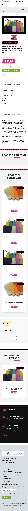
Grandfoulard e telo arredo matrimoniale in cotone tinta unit (14, 239)
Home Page (5, 8)
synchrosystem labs (20, 505)
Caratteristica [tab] (20, 114)
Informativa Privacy (7, 478)
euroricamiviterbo (22, 503)
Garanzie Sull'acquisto (7, 469)
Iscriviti (6, 497)
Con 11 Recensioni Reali (9, 323)
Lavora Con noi (6, 480)
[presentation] (13, 338)
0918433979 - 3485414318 (9, 458)
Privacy (20, 492)
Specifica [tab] (13, 114)
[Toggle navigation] (2, 5)
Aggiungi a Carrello (11, 70)
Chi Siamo (5, 468)
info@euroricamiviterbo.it (9, 462)
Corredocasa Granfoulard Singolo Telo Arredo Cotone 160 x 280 (14, 271)
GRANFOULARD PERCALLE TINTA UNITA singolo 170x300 (14, 207)
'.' (3, 366)
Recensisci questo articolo (14, 57)
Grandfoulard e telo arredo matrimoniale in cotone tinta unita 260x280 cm (14, 9)
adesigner (16, 507)
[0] (16, 1)
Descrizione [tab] (7, 114)
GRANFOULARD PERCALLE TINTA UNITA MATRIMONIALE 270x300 (14, 303)
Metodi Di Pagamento (7, 471)
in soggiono (11, 8)
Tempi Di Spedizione (7, 473)
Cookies (5, 474)
